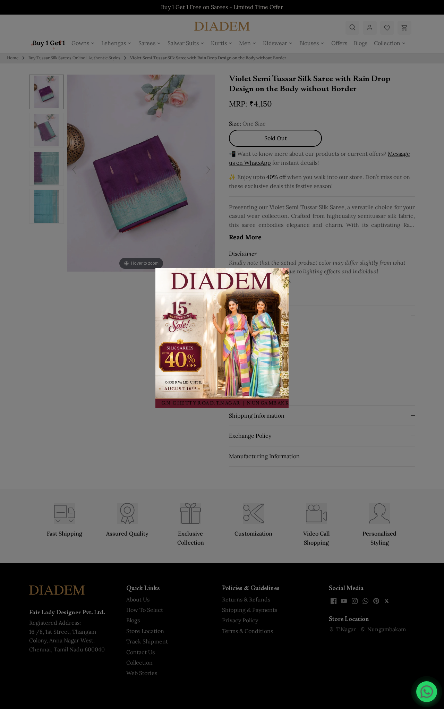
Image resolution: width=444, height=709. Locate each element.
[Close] (279, 277)
